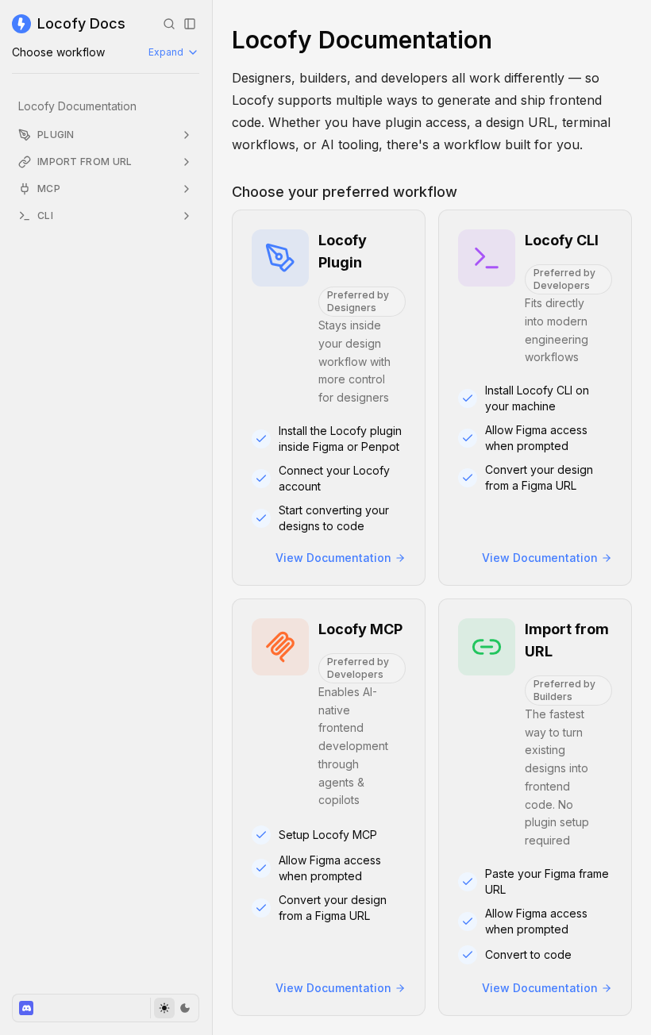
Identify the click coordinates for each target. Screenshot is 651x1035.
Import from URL (85, 161)
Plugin (56, 134)
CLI (45, 215)
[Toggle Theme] (174, 1008)
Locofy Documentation (77, 106)
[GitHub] (26, 1008)
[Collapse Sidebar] (189, 23)
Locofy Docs (81, 23)
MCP (48, 188)
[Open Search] (169, 23)
